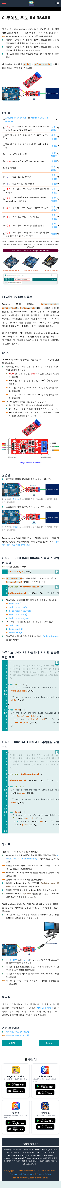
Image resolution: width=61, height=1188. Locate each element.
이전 (12, 1043)
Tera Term (11, 959)
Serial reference (51, 636)
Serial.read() (15, 603)
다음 (48, 1043)
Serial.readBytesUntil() (20, 611)
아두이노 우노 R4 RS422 (17, 1035)
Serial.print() (15, 625)
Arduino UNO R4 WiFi (16, 117)
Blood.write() (15, 632)
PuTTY (26, 959)
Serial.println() (16, 629)
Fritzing (16, 499)
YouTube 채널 (44, 1007)
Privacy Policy (44, 1174)
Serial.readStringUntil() (20, 618)
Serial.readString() (18, 614)
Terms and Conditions (22, 1174)
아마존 (54, 129)
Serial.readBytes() (18, 607)
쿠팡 (53, 126)
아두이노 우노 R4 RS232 (17, 1031)
